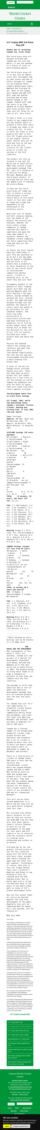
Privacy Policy (23, 1094)
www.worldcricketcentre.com (21, 1089)
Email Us (11, 7)
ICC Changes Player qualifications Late (19, 1044)
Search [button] (10, 3)
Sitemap (15, 1094)
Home (8, 28)
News (17, 1108)
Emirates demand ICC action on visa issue (20, 1050)
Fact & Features (19, 1114)
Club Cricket (24, 1111)
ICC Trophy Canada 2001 (20, 1014)
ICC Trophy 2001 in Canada (15, 31)
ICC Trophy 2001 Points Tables (18, 1035)
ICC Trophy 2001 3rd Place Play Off (19, 1026)
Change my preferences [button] (21, 1126)
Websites (14, 1111)
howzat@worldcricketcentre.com (21, 1087)
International (16, 28)
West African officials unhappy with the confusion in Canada (19, 1063)
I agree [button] (7, 1126)
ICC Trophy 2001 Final (15, 1022)
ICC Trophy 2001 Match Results (18, 1031)
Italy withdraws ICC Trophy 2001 (19, 1039)
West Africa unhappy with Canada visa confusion (19, 1057)
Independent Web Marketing (20, 1100)
